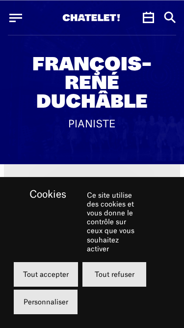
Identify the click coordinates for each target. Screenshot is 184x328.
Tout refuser (114, 274)
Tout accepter (46, 274)
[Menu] (16, 18)
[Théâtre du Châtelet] (91, 18)
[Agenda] (148, 17)
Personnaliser (46, 301)
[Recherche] (170, 18)
